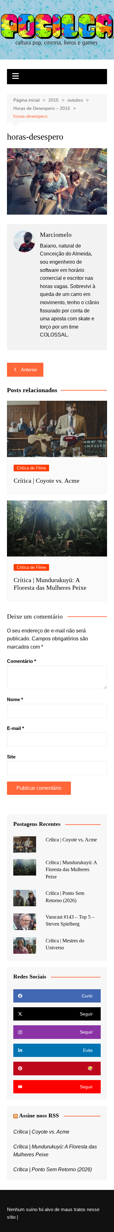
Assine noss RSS (39, 1115)
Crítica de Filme (31, 468)
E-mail (15, 728)
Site (11, 756)
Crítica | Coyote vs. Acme (46, 480)
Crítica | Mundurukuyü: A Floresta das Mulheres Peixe (71, 869)
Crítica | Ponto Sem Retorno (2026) (52, 1169)
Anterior (29, 369)
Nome (15, 699)
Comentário (21, 661)
